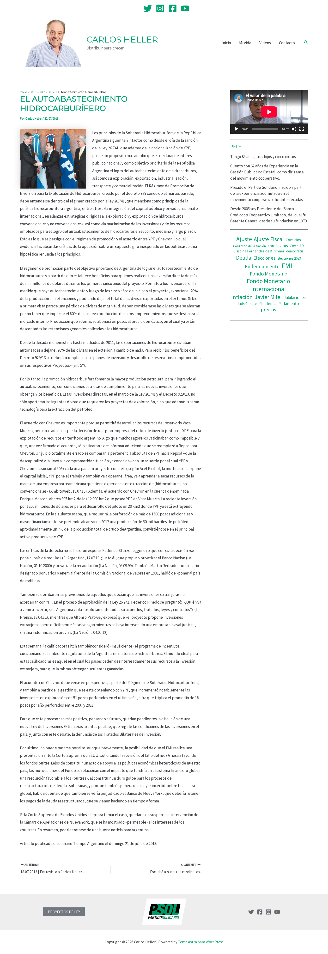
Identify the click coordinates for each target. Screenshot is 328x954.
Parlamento (288, 303)
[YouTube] (185, 8)
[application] (269, 112)
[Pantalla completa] (301, 129)
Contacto (287, 42)
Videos (265, 42)
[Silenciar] (294, 129)
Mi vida (245, 42)
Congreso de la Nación (249, 246)
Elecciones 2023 (289, 258)
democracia (295, 251)
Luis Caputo (247, 303)
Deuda (243, 257)
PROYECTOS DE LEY (64, 911)
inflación (242, 297)
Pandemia (267, 303)
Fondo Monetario (268, 273)
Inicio (226, 42)
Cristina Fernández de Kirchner (258, 251)
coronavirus (278, 245)
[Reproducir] (236, 129)
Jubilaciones (295, 297)
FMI (286, 265)
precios (268, 309)
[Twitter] (147, 8)
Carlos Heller (122, 39)
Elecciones (264, 258)
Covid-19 (297, 246)
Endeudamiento (262, 266)
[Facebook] (172, 8)
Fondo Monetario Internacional (268, 285)
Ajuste (244, 239)
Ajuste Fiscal (269, 239)
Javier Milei (268, 297)
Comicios (293, 239)
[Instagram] (160, 8)
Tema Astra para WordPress (201, 941)
